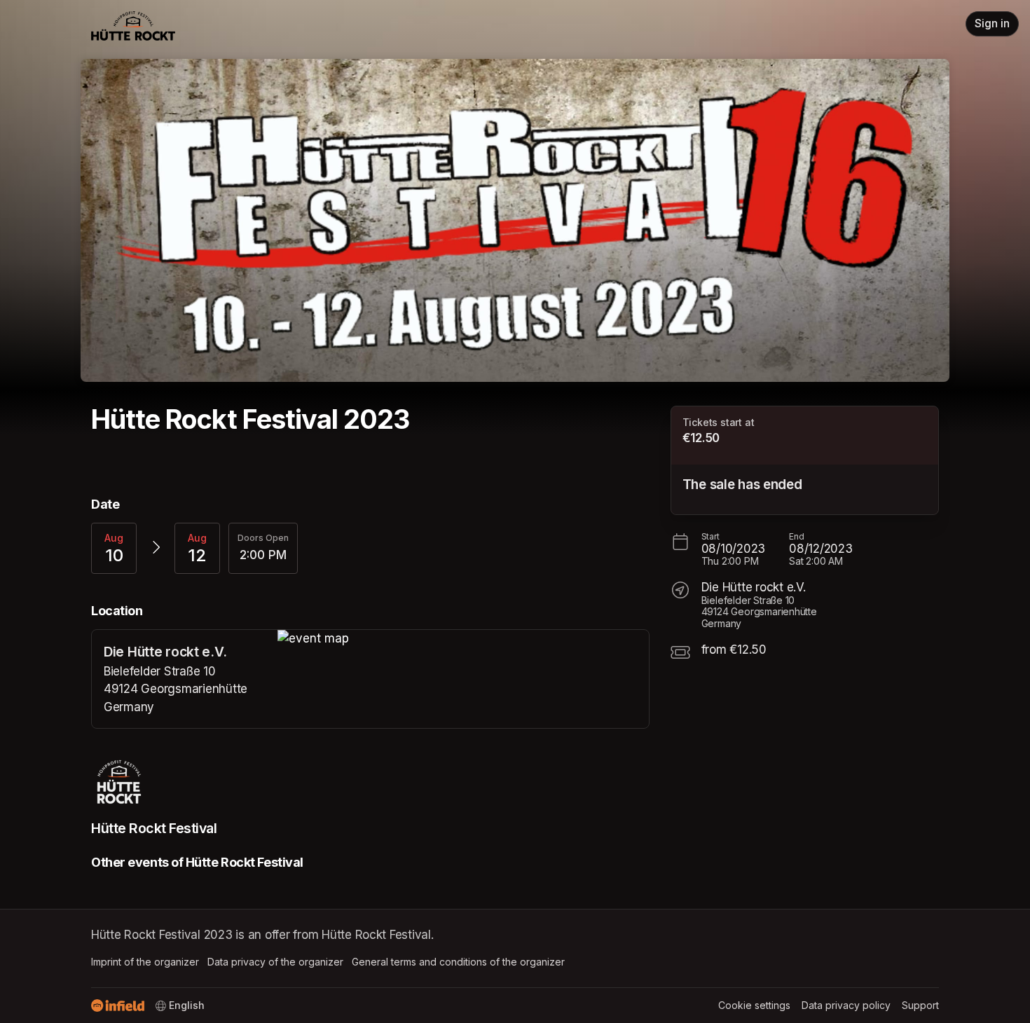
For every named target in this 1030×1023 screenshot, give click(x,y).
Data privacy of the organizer (275, 962)
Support (920, 1005)
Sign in (992, 23)
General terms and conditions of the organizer (458, 962)
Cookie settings (754, 1005)
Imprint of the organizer (145, 962)
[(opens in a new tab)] (463, 639)
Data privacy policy (846, 1005)
